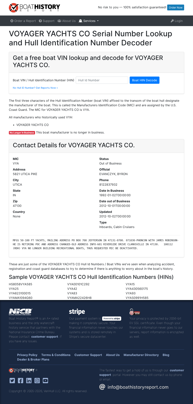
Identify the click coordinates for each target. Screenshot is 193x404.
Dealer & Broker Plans (33, 359)
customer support (44, 336)
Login (178, 21)
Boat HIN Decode (144, 80)
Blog (166, 355)
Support (48, 21)
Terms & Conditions (55, 355)
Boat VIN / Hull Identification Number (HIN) (43, 80)
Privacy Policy (27, 355)
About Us (68, 21)
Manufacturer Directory (141, 355)
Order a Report (24, 21)
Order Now (175, 7)
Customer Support (88, 355)
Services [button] (89, 21)
